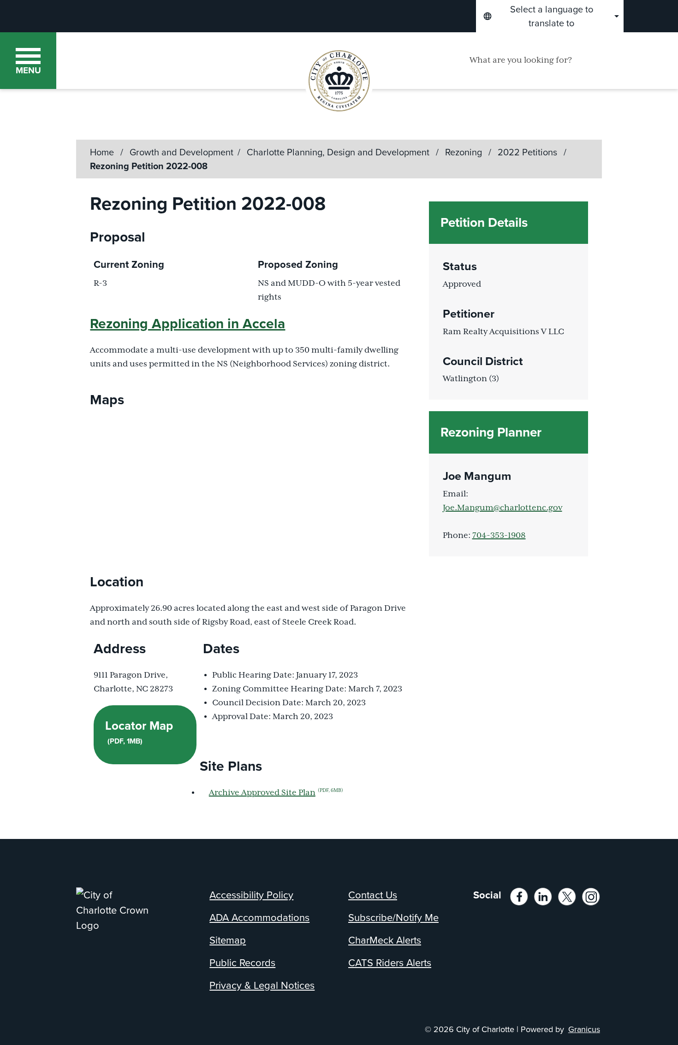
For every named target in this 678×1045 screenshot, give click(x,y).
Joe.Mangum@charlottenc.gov (502, 508)
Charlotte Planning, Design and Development (339, 152)
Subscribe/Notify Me (393, 917)
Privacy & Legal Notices (262, 985)
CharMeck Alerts (384, 940)
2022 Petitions (528, 152)
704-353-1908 (499, 535)
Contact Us (372, 895)
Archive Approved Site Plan (276, 792)
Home (102, 152)
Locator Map (139, 731)
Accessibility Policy (251, 895)
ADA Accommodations (259, 917)
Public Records (242, 962)
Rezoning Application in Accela (187, 323)
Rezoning (464, 152)
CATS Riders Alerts (389, 962)
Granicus (584, 1029)
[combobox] (550, 16)
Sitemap (227, 940)
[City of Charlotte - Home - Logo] (152, 60)
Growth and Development (181, 152)
